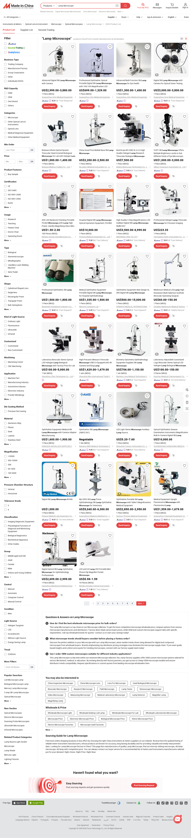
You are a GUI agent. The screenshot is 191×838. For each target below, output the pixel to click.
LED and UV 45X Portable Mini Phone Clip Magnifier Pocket (95, 572)
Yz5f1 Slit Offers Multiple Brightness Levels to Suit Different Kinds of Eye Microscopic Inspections (169, 153)
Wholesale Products (80, 816)
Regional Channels (143, 816)
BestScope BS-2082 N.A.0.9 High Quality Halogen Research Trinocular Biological (130, 153)
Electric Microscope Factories (60, 724)
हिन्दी (128, 820)
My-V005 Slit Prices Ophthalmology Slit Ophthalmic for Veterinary (95, 502)
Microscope (9, 746)
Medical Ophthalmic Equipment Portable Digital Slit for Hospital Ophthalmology (95, 292)
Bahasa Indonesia (168, 820)
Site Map (101, 811)
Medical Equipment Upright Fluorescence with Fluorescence (167, 502)
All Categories (12, 17)
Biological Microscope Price (113, 718)
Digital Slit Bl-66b (57, 499)
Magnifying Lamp (55, 700)
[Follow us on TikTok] (162, 802)
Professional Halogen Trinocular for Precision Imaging (170, 221)
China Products (37, 816)
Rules (186, 17)
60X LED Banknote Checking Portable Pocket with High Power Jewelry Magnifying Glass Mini (58, 223)
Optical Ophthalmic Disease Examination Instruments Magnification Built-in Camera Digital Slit (171, 432)
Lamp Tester (127, 689)
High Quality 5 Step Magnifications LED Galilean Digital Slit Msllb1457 (133, 223)
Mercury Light (10, 754)
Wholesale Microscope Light (60, 713)
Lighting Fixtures (11, 759)
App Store (19, 802)
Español (35, 820)
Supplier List (26, 29)
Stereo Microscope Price (142, 718)
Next (140, 603)
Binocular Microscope (57, 689)
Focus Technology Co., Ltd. (97, 828)
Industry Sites (128, 816)
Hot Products (24, 816)
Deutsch (86, 820)
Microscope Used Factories (92, 724)
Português (45, 820)
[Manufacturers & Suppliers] (18, 6)
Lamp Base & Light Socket (15, 741)
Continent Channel (113, 816)
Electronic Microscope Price (82, 718)
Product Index (158, 816)
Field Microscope (107, 689)
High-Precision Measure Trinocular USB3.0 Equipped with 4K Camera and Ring (95, 362)
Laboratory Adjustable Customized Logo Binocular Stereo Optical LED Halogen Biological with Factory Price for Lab (170, 362)
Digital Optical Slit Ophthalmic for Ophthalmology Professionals (57, 572)
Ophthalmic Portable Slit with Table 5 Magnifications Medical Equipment (133, 502)
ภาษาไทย (136, 820)
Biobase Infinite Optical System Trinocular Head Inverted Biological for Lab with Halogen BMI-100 (59, 153)
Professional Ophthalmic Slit (57, 291)
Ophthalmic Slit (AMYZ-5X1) (94, 431)
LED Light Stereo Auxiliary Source (132, 431)
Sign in (185, 7)
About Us (79, 811)
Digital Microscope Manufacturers (68, 11)
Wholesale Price (97, 816)
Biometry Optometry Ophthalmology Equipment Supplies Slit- (132, 362)
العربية (106, 820)
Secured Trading (46, 29)
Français (54, 820)
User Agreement (83, 825)
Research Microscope (83, 689)
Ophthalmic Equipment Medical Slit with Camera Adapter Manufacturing (59, 432)
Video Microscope (55, 695)
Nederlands (96, 820)
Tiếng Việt (155, 820)
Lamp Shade (9, 750)
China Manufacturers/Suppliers (58, 816)
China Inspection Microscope (60, 683)
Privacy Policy (108, 825)
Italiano (77, 820)
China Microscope (90, 11)
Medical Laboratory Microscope (111, 695)
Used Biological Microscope (144, 683)
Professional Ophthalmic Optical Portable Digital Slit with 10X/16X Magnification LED (95, 83)
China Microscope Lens (90, 683)
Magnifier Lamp (159, 695)
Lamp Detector (138, 695)
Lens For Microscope (117, 683)
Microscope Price (55, 718)
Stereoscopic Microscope (150, 689)
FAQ (87, 811)
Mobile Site (111, 811)
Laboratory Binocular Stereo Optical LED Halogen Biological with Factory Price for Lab (58, 362)
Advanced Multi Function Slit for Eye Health (131, 82)
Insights (170, 816)
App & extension (154, 17)
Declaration (96, 825)
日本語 (121, 820)
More (48, 730)
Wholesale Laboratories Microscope (161, 713)
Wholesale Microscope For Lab (125, 713)
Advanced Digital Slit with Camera (59, 82)
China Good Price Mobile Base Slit (96, 151)
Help (138, 17)
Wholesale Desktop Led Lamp (92, 713)
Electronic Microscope (107, 11)
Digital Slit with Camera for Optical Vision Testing (168, 82)
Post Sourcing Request (144, 785)
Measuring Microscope (80, 695)
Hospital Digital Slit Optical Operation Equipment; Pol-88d (95, 221)
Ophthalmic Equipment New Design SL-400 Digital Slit (133, 291)
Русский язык (66, 820)
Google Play (36, 802)
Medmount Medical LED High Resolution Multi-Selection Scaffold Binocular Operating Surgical (169, 292)
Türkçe (145, 820)
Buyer (124, 17)
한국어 (113, 820)
